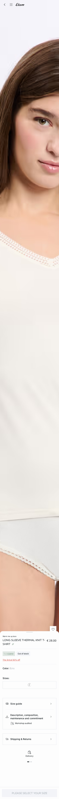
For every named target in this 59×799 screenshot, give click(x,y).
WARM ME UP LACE (9, 636)
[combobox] (29, 685)
